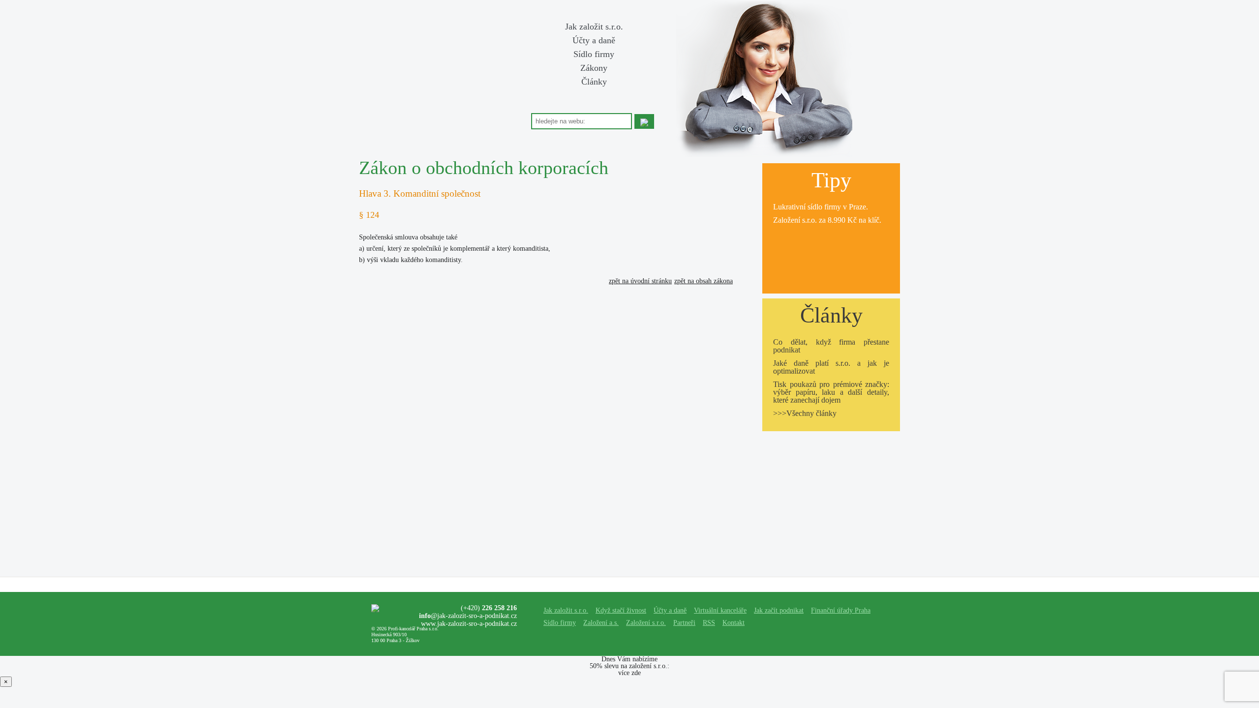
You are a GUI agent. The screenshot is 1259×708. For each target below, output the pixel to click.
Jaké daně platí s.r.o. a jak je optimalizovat (831, 367)
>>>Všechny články (805, 413)
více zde (629, 673)
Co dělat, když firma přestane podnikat (831, 346)
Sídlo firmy (593, 54)
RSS (709, 622)
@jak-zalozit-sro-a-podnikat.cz (468, 616)
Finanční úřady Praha (840, 610)
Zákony (593, 68)
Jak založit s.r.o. (594, 26)
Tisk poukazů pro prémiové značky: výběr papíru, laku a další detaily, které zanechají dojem (831, 392)
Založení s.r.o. (795, 220)
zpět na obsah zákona (703, 281)
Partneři (684, 622)
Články (594, 82)
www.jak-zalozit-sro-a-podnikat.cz (469, 623)
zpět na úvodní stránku (640, 281)
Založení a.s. (601, 622)
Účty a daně (593, 40)
